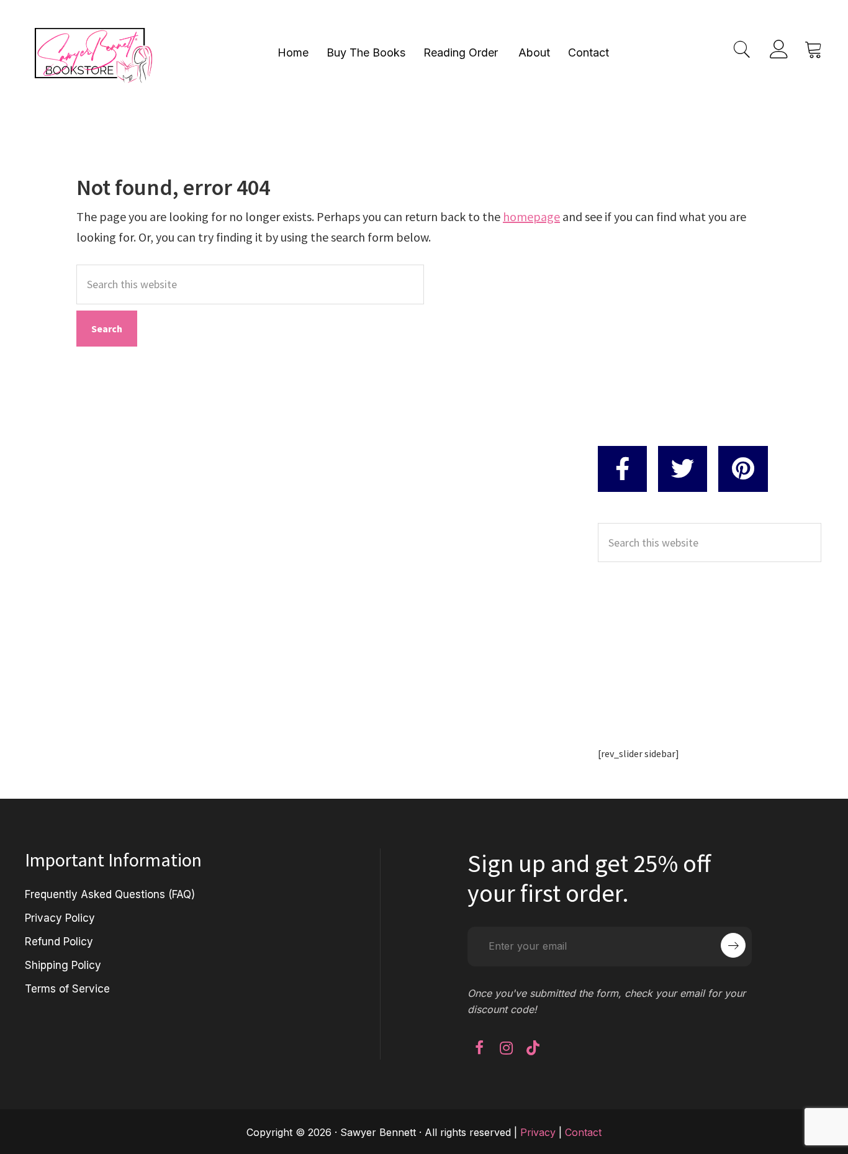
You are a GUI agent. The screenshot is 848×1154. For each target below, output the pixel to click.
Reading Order (460, 52)
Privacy (538, 1132)
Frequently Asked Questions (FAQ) (110, 894)
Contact (588, 52)
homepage (531, 216)
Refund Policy (59, 941)
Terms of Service (67, 989)
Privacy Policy (60, 918)
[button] (479, 1048)
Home (293, 52)
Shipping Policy (63, 965)
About (534, 52)
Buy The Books (366, 52)
